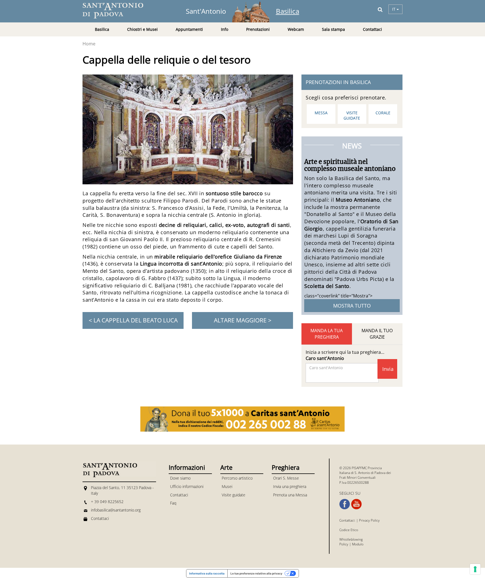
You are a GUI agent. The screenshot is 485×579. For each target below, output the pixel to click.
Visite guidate (352, 115)
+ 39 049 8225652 (107, 501)
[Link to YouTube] (356, 504)
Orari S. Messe (286, 478)
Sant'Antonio (206, 11)
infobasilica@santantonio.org (116, 510)
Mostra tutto (352, 305)
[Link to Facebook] (344, 504)
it (394, 9)
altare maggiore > (242, 320)
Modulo (357, 544)
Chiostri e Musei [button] (142, 29)
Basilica (287, 11)
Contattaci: (347, 520)
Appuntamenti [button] (189, 29)
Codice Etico (348, 529)
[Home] (116, 10)
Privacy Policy (369, 520)
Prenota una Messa (290, 494)
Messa (321, 112)
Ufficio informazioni (186, 486)
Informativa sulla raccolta (207, 573)
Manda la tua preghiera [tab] (326, 333)
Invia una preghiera (289, 486)
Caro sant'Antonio (325, 358)
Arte (226, 467)
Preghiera (285, 467)
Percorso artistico (237, 478)
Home (89, 44)
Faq (173, 503)
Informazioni (187, 467)
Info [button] (224, 29)
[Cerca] (380, 9)
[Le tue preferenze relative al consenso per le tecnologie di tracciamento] (475, 569)
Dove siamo (180, 478)
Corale (383, 112)
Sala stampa (333, 29)
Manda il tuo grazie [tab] (377, 333)
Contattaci (372, 29)
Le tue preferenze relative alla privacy (256, 573)
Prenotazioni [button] (258, 29)
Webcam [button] (296, 29)
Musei (227, 486)
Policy (343, 544)
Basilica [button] (102, 29)
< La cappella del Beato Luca (133, 320)
